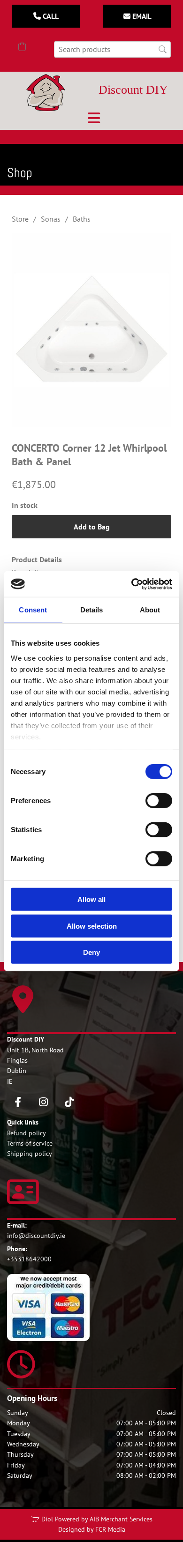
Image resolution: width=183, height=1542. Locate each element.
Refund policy (26, 1133)
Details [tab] (91, 610)
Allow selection (92, 926)
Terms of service (30, 1143)
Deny (91, 952)
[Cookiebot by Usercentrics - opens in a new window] (131, 584)
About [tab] (150, 610)
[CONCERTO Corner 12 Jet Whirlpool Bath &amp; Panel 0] (91, 330)
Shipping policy (29, 1153)
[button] (45, 16)
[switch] (158, 800)
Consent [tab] (33, 610)
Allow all (91, 899)
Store (20, 218)
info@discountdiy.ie (36, 1235)
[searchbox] (112, 49)
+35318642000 (29, 1259)
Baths (82, 218)
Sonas (51, 218)
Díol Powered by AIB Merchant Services (96, 1519)
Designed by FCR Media (91, 1529)
